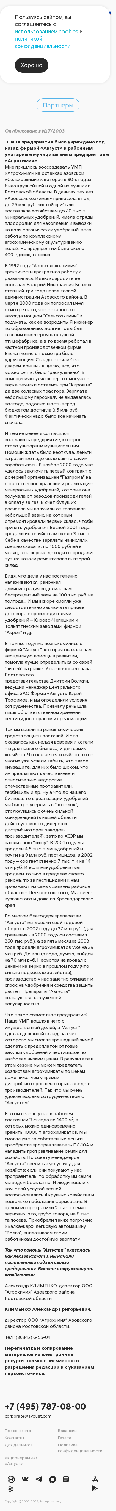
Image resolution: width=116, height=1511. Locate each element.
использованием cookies (47, 31)
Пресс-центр (18, 1430)
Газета (64, 1437)
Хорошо (32, 65)
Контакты (14, 1437)
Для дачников (19, 1444)
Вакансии (67, 1430)
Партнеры (58, 105)
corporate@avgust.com (28, 1415)
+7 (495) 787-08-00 (45, 1406)
